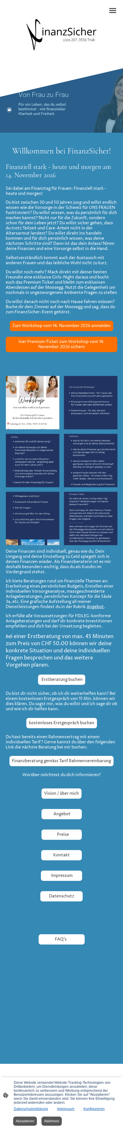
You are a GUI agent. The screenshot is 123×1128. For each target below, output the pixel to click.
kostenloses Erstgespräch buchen (61, 723)
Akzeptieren (25, 1121)
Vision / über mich (61, 793)
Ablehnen (51, 1121)
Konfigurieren (94, 1109)
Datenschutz (61, 896)
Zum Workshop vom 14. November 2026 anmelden (61, 325)
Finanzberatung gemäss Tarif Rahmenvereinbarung (61, 761)
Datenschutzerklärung (31, 1109)
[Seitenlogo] (61, 32)
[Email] (9, 109)
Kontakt (61, 855)
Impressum (61, 875)
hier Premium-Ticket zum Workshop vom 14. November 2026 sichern (61, 344)
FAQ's (61, 939)
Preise (61, 834)
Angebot (95, 607)
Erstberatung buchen (62, 679)
